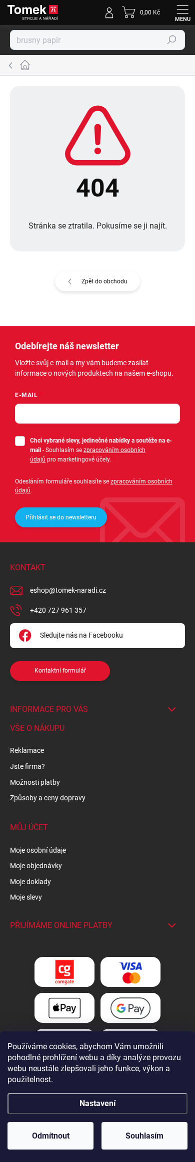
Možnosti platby (35, 782)
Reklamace (27, 750)
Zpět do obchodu (105, 281)
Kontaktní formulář (60, 670)
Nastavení (98, 1103)
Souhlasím (145, 1136)
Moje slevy (26, 897)
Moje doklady (30, 882)
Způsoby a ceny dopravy (48, 798)
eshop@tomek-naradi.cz (68, 590)
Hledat (172, 39)
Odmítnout (51, 1136)
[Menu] (182, 12)
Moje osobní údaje (38, 850)
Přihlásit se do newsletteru (61, 517)
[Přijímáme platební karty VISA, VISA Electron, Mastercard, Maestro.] (130, 972)
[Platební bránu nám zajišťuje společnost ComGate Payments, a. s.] (64, 972)
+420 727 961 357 (58, 610)
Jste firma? (27, 766)
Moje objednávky (36, 866)
